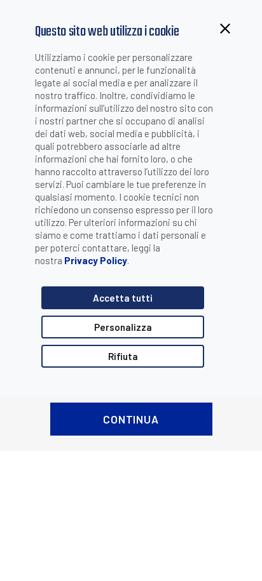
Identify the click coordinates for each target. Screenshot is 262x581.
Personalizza (123, 327)
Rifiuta (123, 356)
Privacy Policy (95, 260)
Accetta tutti (123, 298)
